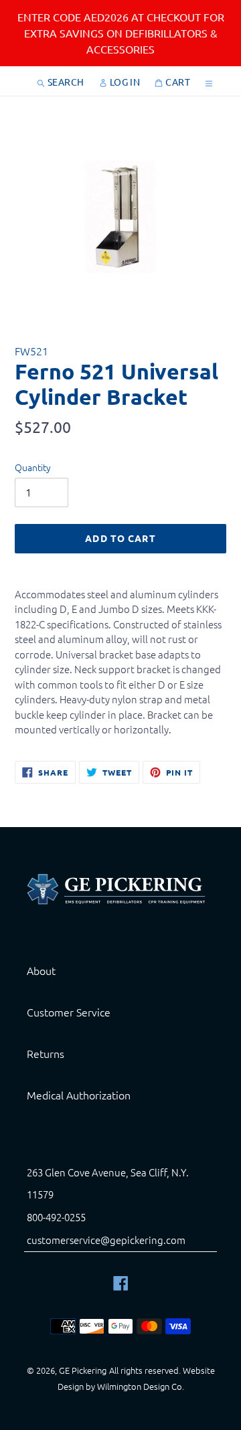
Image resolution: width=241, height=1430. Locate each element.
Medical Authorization (79, 1094)
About (41, 970)
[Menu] (208, 81)
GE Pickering (82, 1370)
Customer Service (68, 1011)
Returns (45, 1053)
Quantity (33, 467)
